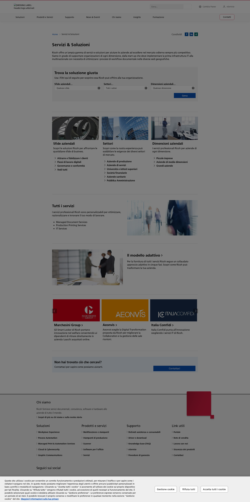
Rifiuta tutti (188, 489)
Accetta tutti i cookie (214, 489)
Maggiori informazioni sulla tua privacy (40, 499)
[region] (125, 489)
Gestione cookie (165, 489)
